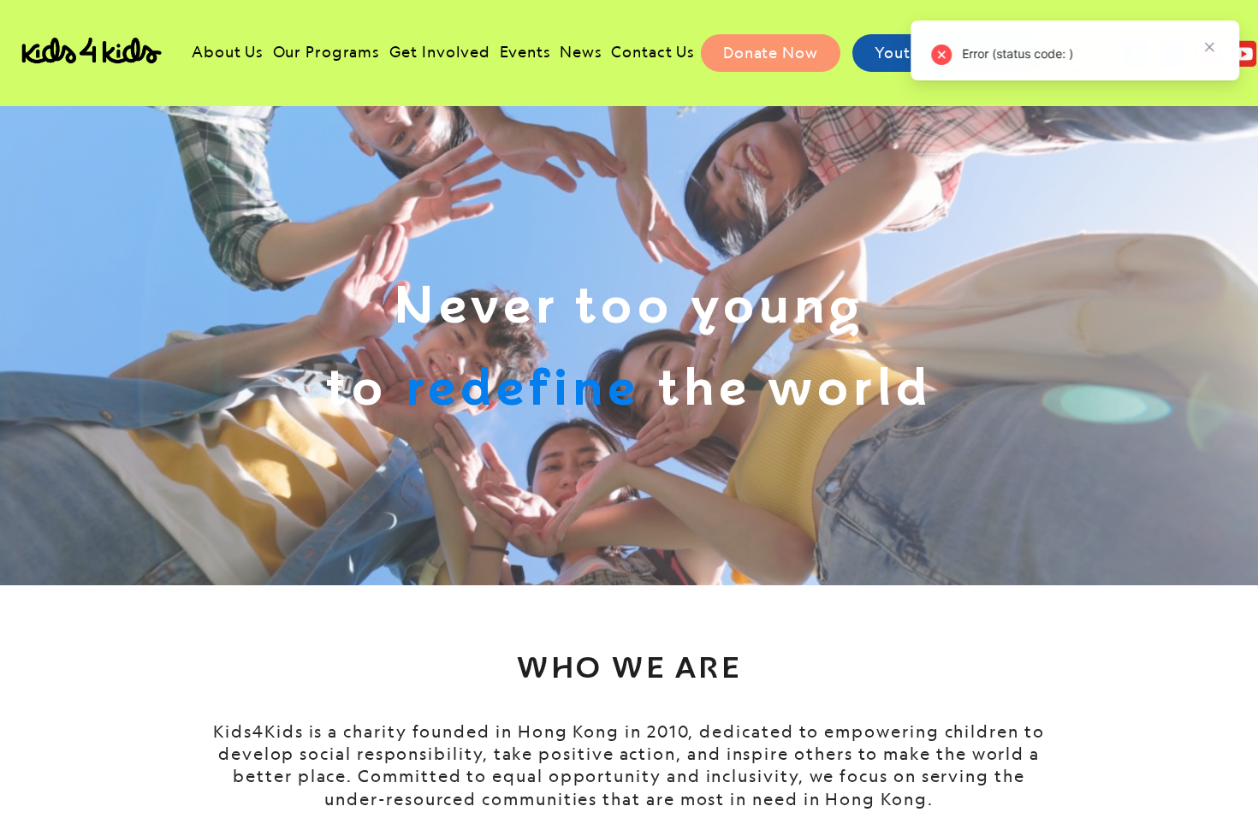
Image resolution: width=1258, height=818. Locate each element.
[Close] (1207, 47)
